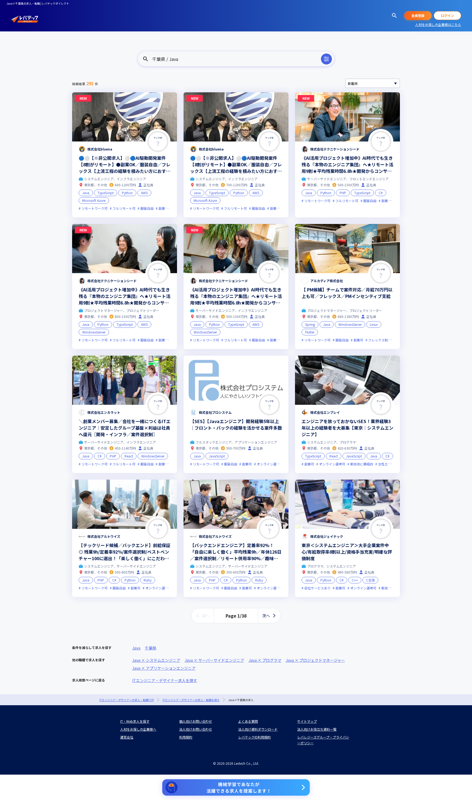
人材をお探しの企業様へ (138, 729)
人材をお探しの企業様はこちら (438, 24)
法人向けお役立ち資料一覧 (317, 729)
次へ (266, 615)
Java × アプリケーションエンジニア (164, 668)
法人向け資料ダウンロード (258, 729)
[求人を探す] (394, 15)
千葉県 (150, 648)
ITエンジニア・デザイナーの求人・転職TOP (126, 700)
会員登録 (417, 15)
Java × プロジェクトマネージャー (315, 660)
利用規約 (185, 737)
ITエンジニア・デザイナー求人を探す (164, 680)
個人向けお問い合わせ (195, 721)
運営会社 (126, 737)
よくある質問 (248, 721)
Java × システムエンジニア (156, 660)
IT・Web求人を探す (134, 721)
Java (136, 648)
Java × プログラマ (265, 660)
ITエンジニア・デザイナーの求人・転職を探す (191, 700)
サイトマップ (307, 721)
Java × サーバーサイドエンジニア (214, 660)
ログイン (447, 15)
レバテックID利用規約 (254, 737)
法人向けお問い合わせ (195, 729)
